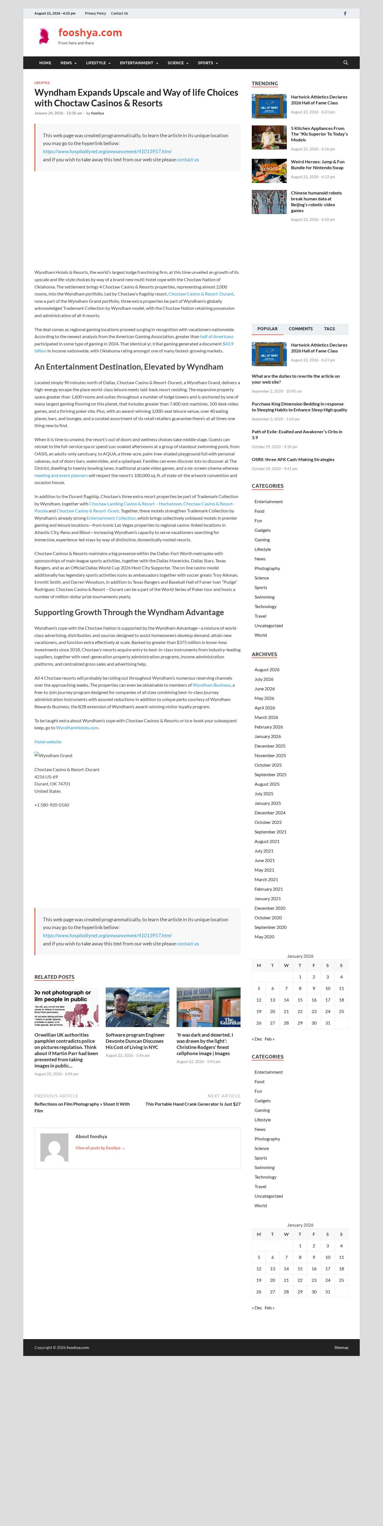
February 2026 (269, 726)
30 (314, 1022)
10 (327, 988)
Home (45, 63)
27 (272, 1022)
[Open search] (346, 62)
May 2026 (264, 698)
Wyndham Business (212, 685)
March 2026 (266, 717)
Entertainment (136, 63)
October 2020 (268, 917)
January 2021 (268, 898)
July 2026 (264, 679)
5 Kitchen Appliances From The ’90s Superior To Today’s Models (319, 134)
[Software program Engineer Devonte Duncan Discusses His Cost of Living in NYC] (138, 1009)
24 (327, 1011)
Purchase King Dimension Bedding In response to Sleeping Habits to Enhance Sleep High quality (299, 406)
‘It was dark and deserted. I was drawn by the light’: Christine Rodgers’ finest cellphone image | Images (205, 1044)
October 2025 (268, 764)
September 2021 (271, 831)
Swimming (264, 596)
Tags (329, 328)
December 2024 (270, 812)
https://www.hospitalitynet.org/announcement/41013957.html (107, 151)
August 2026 (267, 669)
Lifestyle (96, 63)
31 (327, 1022)
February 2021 (269, 889)
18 (341, 999)
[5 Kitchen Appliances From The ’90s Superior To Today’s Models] (269, 128)
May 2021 (264, 869)
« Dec (257, 1038)
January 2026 (268, 736)
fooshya (97, 113)
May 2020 (264, 936)
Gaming (262, 539)
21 (286, 1011)
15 (300, 999)
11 (341, 988)
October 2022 (268, 822)
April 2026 (265, 707)
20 (272, 1011)
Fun (258, 520)
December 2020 (270, 908)
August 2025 (267, 784)
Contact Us (119, 13)
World (261, 635)
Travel (260, 615)
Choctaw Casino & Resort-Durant (201, 293)
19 (258, 1011)
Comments (301, 328)
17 (327, 999)
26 (258, 1022)
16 (314, 999)
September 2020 (271, 927)
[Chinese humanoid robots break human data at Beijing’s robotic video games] (269, 193)
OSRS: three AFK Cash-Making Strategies (293, 459)
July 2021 (264, 850)
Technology (265, 606)
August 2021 (267, 841)
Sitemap (341, 1347)
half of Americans (217, 336)
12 (258, 999)
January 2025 (268, 803)
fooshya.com (90, 32)
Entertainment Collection (111, 518)
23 (314, 1011)
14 (286, 999)
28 (286, 1022)
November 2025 (270, 755)
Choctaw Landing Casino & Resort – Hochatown (135, 503)
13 (272, 999)
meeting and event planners (61, 475)
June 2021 (265, 860)
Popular (267, 328)
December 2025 (270, 745)
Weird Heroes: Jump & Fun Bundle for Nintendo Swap (318, 164)
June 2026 (265, 688)
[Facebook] (345, 13)
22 (300, 1011)
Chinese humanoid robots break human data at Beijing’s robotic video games (316, 201)
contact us (188, 159)
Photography (267, 568)
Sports (205, 63)
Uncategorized (269, 625)
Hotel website (47, 741)
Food (259, 511)
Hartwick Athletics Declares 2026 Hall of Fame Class (319, 99)
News (66, 63)
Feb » (269, 1038)
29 (300, 1022)
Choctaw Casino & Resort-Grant (88, 510)
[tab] (267, 329)
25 (341, 1011)
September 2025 (271, 774)
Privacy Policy (95, 13)
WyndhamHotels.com (77, 727)
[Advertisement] (246, 36)
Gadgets (263, 530)
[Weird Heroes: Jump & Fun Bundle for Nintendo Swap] (269, 162)
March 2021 (266, 879)
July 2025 (264, 793)
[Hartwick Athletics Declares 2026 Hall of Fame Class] (269, 97)
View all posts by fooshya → (100, 1147)
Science (176, 63)
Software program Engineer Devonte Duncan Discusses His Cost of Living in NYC (135, 1041)
